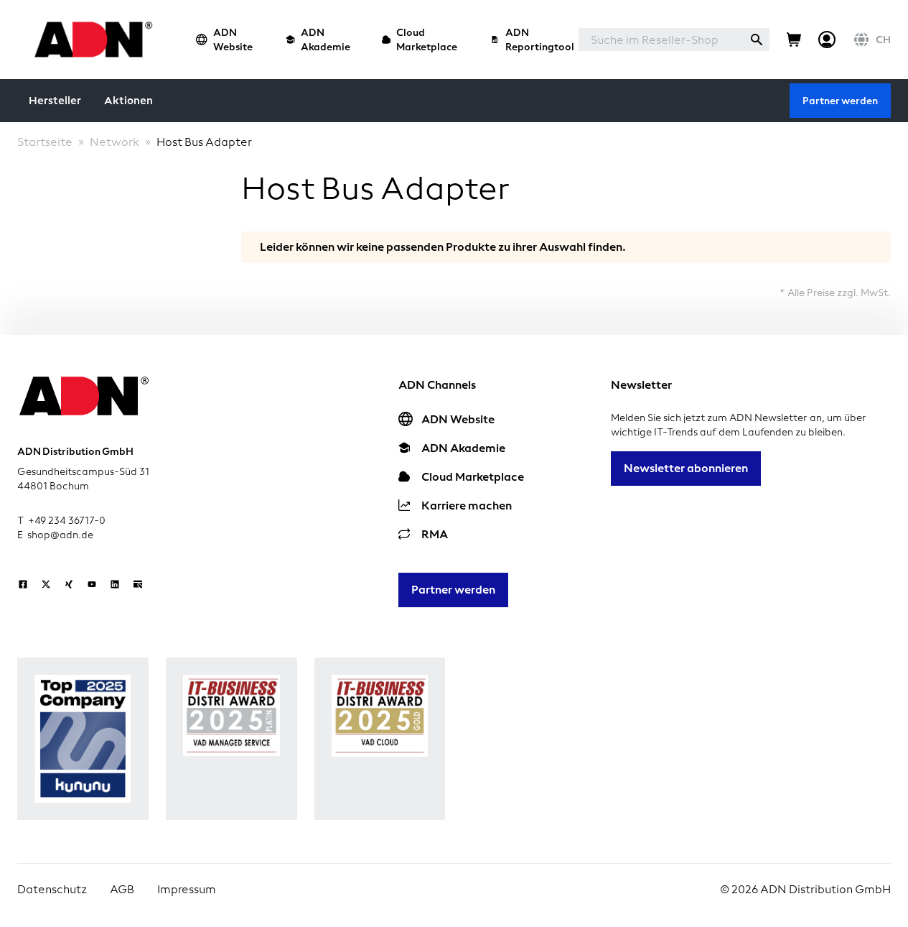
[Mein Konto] (827, 39)
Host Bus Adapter (204, 142)
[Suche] (756, 39)
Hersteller (55, 100)
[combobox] (661, 39)
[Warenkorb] (794, 39)
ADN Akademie (325, 39)
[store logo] (89, 39)
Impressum (186, 889)
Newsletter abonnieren (686, 468)
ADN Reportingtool (539, 39)
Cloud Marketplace (426, 39)
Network (114, 142)
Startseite (44, 142)
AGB (122, 889)
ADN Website (233, 39)
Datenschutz (52, 889)
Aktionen (128, 100)
